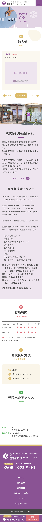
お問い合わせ (21, 503)
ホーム (21, 477)
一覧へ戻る (21, 95)
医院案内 (21, 482)
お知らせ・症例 (21, 493)
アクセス (21, 498)
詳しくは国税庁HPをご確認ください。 (17, 288)
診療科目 (21, 488)
